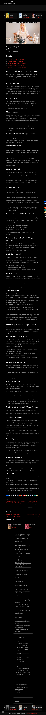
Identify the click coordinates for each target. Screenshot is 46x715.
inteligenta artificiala (26, 659)
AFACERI (6, 9)
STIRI (10, 6)
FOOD (24, 657)
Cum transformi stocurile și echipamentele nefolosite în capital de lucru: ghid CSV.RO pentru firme (22, 545)
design (17, 650)
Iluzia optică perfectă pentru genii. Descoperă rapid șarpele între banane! (12, 14)
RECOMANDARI (26, 17)
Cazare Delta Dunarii (19, 690)
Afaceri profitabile (19, 689)
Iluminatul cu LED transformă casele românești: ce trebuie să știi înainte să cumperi (23, 606)
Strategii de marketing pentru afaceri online (26, 14)
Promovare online (19, 685)
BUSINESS (22, 641)
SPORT (20, 670)
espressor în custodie (25, 655)
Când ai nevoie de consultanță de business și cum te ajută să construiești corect (22, 585)
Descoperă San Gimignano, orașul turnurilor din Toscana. (17, 525)
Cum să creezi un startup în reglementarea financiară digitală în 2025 (13, 706)
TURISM (9, 511)
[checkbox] (3, 712)
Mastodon (17, 701)
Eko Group (26, 651)
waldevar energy (23, 674)
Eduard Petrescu (20, 651)
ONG (23, 9)
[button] (7, 495)
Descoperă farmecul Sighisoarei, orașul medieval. (21, 502)
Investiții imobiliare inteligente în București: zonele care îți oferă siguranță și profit (22, 612)
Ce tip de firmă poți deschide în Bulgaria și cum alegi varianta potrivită (21, 576)
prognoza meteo (20, 666)
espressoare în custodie (25, 653)
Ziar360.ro (17, 692)
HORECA (27, 657)
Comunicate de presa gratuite (21, 687)
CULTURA (26, 647)
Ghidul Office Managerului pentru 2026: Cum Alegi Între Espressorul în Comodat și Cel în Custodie (22, 591)
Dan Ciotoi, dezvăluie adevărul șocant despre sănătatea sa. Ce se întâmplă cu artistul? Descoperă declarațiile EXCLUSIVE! (26, 706)
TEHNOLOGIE (16, 6)
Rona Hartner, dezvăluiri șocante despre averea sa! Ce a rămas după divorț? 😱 (39, 14)
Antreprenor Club (8, 2)
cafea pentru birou (21, 643)
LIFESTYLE (31, 6)
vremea (18, 674)
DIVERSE (11, 17)
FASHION (18, 9)
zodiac (28, 674)
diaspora (21, 650)
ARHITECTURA (26, 640)
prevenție (25, 664)
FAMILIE (37, 17)
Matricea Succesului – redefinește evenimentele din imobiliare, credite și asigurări (23, 600)
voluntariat (29, 672)
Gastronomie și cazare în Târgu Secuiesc (17, 67)
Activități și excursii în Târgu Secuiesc (16, 65)
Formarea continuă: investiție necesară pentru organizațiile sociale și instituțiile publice (21, 570)
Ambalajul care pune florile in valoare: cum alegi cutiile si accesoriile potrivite (21, 560)
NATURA (21, 664)
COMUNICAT (24, 6)
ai (24, 638)
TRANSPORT (18, 672)
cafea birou (27, 641)
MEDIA (22, 662)
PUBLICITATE (27, 666)
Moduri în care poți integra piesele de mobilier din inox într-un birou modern (22, 621)
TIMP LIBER (25, 670)
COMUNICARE (23, 645)
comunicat (16, 51)
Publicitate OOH (20, 668)
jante (18, 662)
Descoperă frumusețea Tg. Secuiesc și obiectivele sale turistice (11, 502)
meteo (26, 662)
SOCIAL (26, 668)
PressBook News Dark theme (32, 713)
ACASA (5, 6)
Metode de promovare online (21, 684)
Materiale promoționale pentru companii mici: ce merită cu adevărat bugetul (21, 540)
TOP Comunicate (18, 693)
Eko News (19, 653)
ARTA (13, 9)
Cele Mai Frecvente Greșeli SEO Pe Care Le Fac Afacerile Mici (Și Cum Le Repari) (22, 555)
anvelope (27, 638)
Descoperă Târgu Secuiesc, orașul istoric (17, 59)
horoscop (18, 659)
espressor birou (19, 655)
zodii (22, 677)
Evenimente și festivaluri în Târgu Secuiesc (17, 63)
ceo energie (26, 643)
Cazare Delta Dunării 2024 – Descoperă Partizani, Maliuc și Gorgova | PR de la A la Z (34, 525)
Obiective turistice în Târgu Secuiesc (16, 61)
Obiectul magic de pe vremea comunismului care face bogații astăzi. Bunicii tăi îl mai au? (39, 706)
